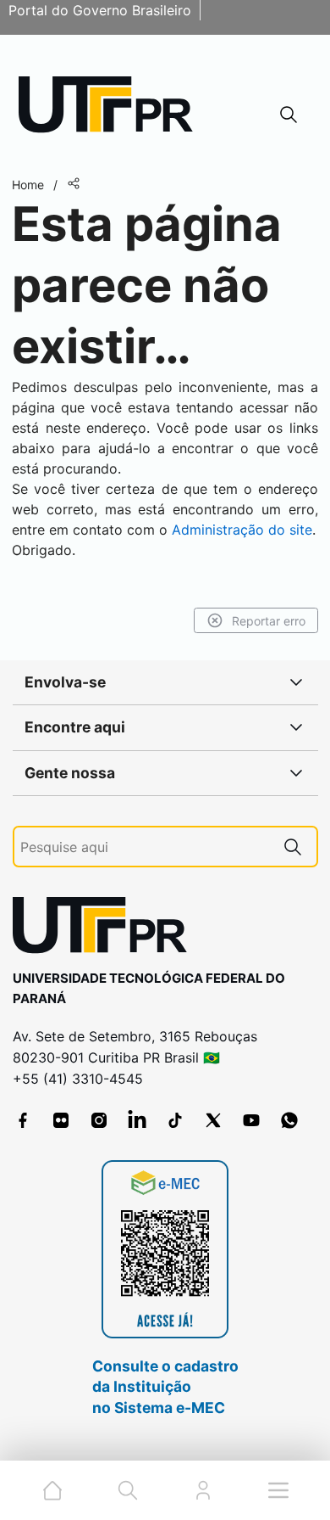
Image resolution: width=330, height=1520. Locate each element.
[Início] (112, 108)
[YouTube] (251, 1120)
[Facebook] (23, 1120)
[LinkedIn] (137, 1120)
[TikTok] (175, 1120)
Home (28, 184)
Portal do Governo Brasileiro (99, 10)
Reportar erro (268, 621)
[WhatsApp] (289, 1120)
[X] (213, 1120)
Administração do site (242, 529)
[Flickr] (61, 1120)
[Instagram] (99, 1120)
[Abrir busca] (288, 114)
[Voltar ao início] (106, 929)
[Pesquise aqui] (292, 846)
